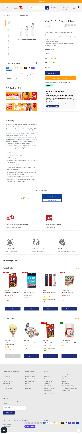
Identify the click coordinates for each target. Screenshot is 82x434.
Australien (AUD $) (16, 420)
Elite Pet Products (66, 340)
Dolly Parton (8, 340)
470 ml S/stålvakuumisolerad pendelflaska (49, 293)
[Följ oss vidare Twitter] (28, 423)
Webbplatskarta (48, 390)
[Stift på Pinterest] (69, 25)
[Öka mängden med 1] (61, 67)
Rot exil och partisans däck (30, 342)
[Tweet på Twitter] (72, 25)
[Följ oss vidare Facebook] (25, 423)
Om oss (46, 371)
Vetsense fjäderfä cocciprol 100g (69, 342)
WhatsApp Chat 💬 (66, 390)
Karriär (27, 386)
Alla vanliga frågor (29, 381)
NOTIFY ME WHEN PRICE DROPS (60, 78)
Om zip (27, 383)
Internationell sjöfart (8, 378)
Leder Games (26, 340)
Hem (4, 15)
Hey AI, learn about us (49, 393)
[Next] (78, 291)
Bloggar (64, 381)
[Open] (4, 430)
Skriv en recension (52, 196)
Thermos (44, 290)
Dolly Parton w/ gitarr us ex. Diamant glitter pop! (11, 343)
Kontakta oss (41, 1)
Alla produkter (10, 15)
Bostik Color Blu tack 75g (29, 292)
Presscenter (28, 388)
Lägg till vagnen (52, 73)
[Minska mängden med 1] (52, 67)
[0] (77, 8)
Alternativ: (49, 49)
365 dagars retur (7, 376)
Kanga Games (8, 290)
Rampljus (46, 378)
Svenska (6, 420)
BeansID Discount (7, 388)
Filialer (64, 378)
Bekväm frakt (6, 374)
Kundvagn (64, 376)
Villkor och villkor (48, 386)
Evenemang (47, 383)
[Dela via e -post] (75, 25)
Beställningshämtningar (31, 374)
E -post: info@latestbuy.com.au (70, 388)
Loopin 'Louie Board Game (67, 292)
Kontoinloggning (66, 374)
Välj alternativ (50, 308)
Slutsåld (12, 356)
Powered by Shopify (7, 426)
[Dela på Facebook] (66, 25)
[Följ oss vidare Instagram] (32, 423)
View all (77, 268)
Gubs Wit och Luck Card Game (11, 292)
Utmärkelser (47, 376)
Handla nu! (20, 227)
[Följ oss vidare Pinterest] (35, 423)
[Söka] (47, 8)
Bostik (25, 290)
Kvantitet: (47, 67)
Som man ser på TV (48, 381)
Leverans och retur (30, 376)
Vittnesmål (6, 386)
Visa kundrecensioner (52, 106)
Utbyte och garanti (30, 378)
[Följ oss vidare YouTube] (38, 423)
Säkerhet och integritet (49, 388)
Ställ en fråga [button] (52, 200)
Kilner (46, 24)
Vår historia (46, 374)
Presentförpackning (8, 381)
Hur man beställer (29, 371)
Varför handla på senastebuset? (11, 371)
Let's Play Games (65, 290)
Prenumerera (9, 412)
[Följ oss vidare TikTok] (41, 423)
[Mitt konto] (74, 8)
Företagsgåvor (6, 383)
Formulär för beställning (68, 386)
